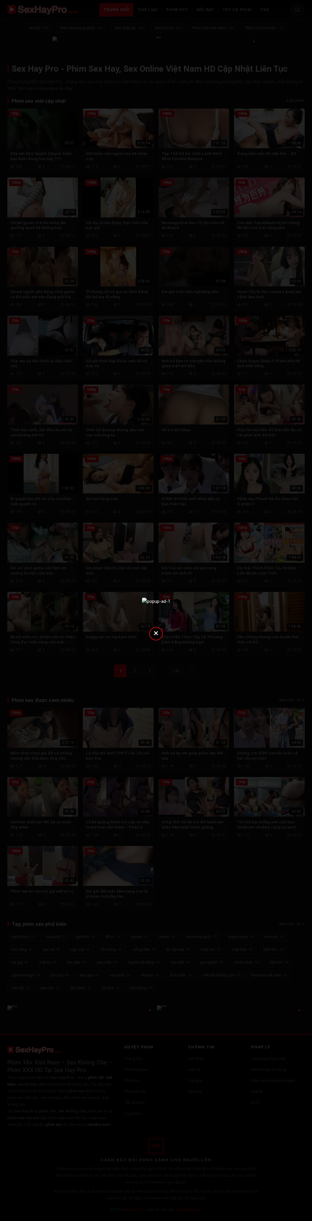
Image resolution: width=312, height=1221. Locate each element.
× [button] (156, 633)
